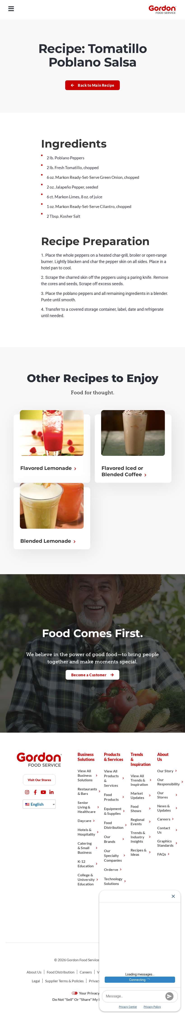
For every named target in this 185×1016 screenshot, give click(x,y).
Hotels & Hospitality (86, 831)
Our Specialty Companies (113, 855)
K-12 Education (86, 863)
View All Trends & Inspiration (139, 780)
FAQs (161, 854)
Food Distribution (113, 825)
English (37, 804)
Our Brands (109, 839)
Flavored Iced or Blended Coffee (122, 471)
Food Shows (136, 808)
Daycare (84, 820)
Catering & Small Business (85, 847)
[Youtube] (43, 792)
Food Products (111, 796)
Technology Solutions (113, 881)
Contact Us (163, 830)
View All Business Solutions (85, 775)
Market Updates (137, 795)
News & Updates (164, 808)
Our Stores (162, 795)
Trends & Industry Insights (138, 836)
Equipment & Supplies (112, 810)
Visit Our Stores (39, 780)
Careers (163, 819)
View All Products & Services (111, 778)
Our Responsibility (168, 781)
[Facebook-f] (35, 792)
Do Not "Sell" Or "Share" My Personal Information (92, 999)
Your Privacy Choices (95, 993)
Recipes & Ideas (138, 852)
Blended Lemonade (46, 541)
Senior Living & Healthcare (87, 807)
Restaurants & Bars (87, 791)
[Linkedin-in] (51, 792)
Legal (36, 981)
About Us (34, 972)
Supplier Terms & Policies (64, 981)
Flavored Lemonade (46, 468)
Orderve (111, 869)
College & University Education (86, 879)
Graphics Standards (165, 843)
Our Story (165, 771)
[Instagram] (27, 792)
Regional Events (137, 821)
